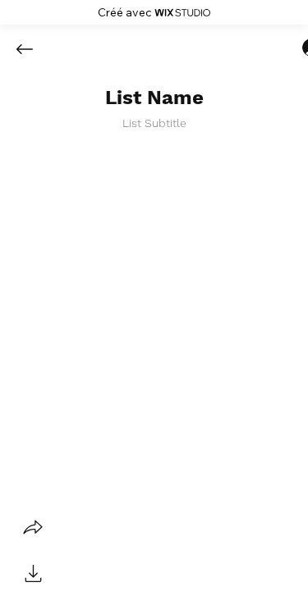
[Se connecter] (296, 47)
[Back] (36, 49)
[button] (154, 98)
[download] (32, 573)
